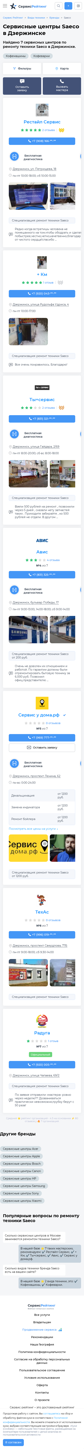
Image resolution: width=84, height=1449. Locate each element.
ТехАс (42, 912)
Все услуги (42, 1315)
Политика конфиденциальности (42, 1352)
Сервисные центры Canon (22, 1171)
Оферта (42, 1385)
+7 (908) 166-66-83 (44, 141)
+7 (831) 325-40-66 (44, 574)
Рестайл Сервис (42, 122)
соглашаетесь (51, 1413)
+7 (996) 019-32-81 (43, 934)
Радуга (42, 1033)
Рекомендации (42, 1337)
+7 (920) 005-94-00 (44, 1064)
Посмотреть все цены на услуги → (33, 829)
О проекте (42, 1400)
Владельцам (42, 1322)
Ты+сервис (42, 399)
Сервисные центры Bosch (22, 1163)
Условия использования (42, 1377)
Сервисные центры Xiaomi (22, 1201)
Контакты (42, 1392)
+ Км (42, 274)
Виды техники (36, 17)
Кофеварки (41, 56)
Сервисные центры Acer (20, 1149)
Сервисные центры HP (19, 1178)
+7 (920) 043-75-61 (44, 293)
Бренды (54, 17)
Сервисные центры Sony (21, 1193)
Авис (42, 552)
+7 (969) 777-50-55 (44, 737)
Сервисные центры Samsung (24, 1186)
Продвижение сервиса (39, 1329)
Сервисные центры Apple (21, 1156)
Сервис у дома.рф (38, 715)
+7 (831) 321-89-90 (43, 418)
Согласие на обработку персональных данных (42, 1361)
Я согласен (13, 1442)
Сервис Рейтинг (13, 17)
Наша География (42, 1344)
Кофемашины (16, 56)
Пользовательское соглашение (42, 1370)
